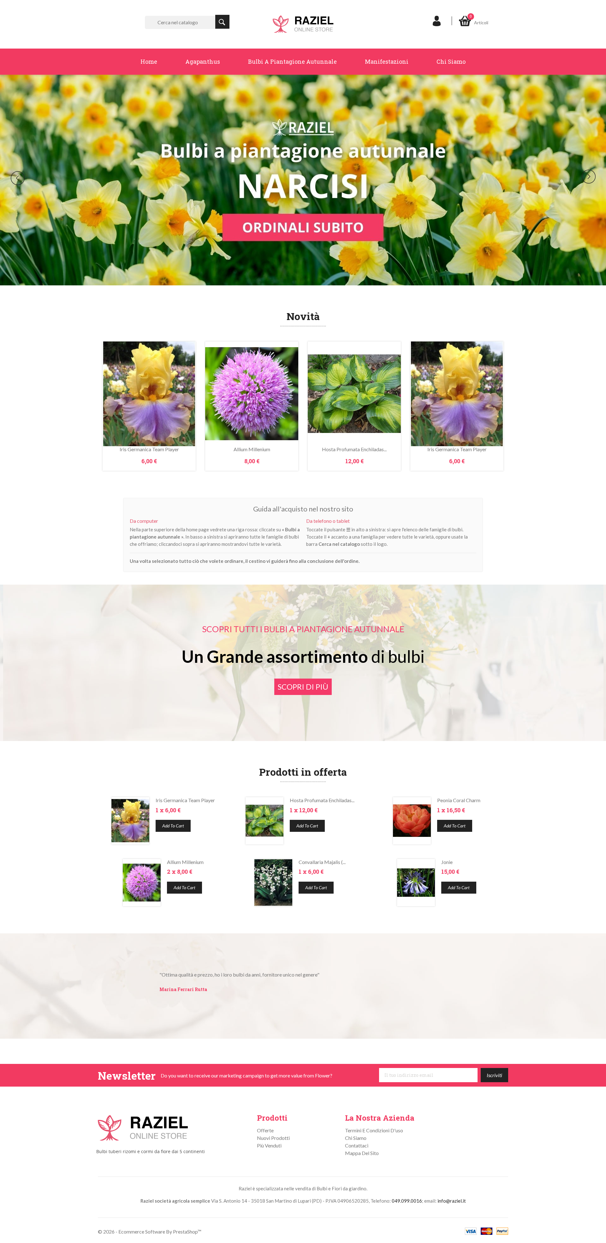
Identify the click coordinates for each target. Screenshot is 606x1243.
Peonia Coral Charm (458, 800)
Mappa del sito (362, 1153)
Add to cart (173, 825)
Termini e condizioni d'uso (374, 1130)
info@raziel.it (451, 1201)
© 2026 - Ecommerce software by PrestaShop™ (149, 1231)
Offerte (265, 1130)
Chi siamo (451, 61)
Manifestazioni (386, 61)
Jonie (447, 862)
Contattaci (356, 1145)
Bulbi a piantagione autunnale (292, 61)
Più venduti (269, 1145)
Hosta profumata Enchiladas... (354, 449)
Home (148, 61)
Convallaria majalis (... (322, 862)
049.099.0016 (407, 1201)
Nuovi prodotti (273, 1138)
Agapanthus (202, 61)
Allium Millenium (252, 449)
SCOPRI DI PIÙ (303, 686)
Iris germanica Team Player (149, 449)
